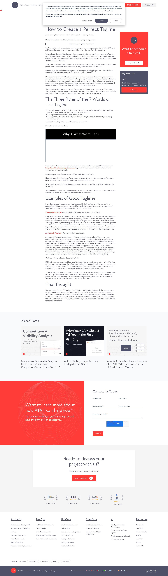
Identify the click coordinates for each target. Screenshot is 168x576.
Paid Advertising (17, 542)
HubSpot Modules (67, 546)
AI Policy (52, 571)
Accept (101, 20)
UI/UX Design (41, 528)
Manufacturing (33, 561)
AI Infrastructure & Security (121, 536)
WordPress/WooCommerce (46, 535)
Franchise (45, 561)
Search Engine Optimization (21, 546)
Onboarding (65, 528)
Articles (138, 535)
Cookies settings (87, 20)
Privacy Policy (43, 571)
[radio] (124, 85)
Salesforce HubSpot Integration (93, 533)
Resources (141, 519)
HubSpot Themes (67, 542)
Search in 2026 (141, 532)
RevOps (14, 532)
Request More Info (133, 63)
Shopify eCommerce (43, 532)
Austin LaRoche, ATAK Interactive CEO (56, 35)
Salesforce (91, 519)
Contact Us (149, 5)
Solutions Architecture (69, 525)
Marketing (16, 519)
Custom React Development (46, 539)
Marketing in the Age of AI (20, 525)
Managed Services (67, 539)
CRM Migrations (67, 535)
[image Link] (73, 499)
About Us (139, 525)
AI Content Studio (117, 540)
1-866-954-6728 (132, 5)
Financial (55, 561)
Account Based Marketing (20, 528)
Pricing (138, 542)
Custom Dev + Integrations (71, 532)
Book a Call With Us (81, 478)
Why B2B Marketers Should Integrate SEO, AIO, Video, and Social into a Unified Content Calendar (127, 364)
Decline (116, 20)
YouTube (139, 539)
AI (112, 519)
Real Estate (65, 561)
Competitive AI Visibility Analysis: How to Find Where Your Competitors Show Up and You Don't (41, 364)
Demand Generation (18, 535)
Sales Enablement (17, 539)
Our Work (139, 528)
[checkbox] (134, 85)
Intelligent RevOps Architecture (118, 526)
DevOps (40, 519)
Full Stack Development (45, 525)
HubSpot (66, 519)
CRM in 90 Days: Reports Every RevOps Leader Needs (81, 362)
